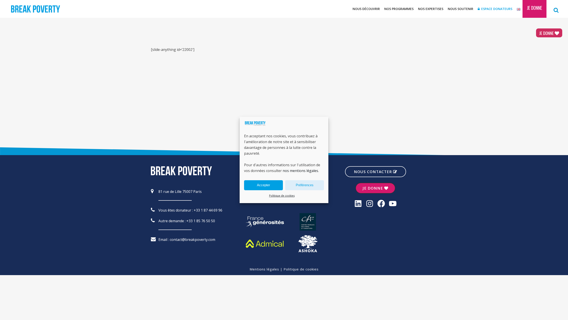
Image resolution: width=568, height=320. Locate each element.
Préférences (305, 185)
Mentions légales (264, 269)
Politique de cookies (282, 196)
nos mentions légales (300, 170)
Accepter (263, 185)
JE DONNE (546, 33)
